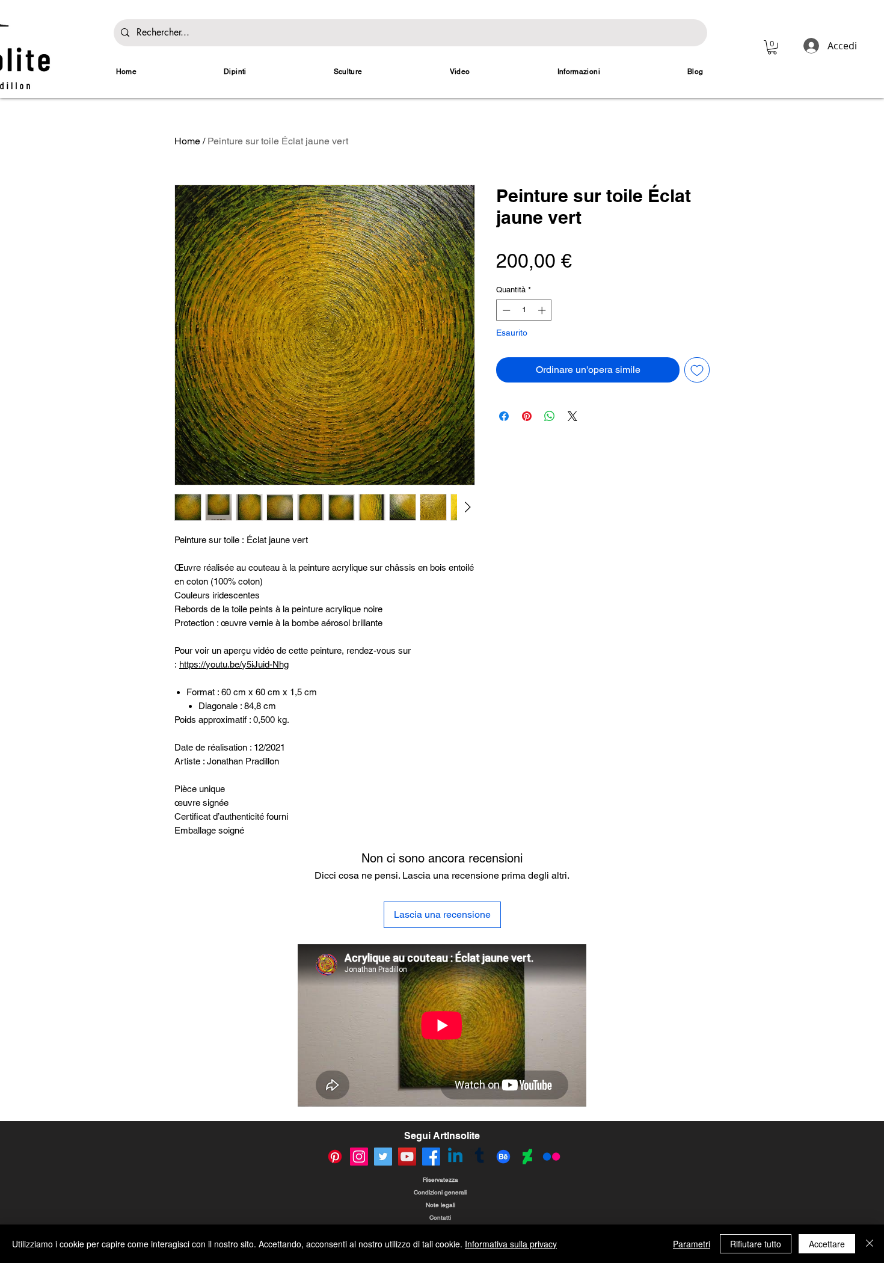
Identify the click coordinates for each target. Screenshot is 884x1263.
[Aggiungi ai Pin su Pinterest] (527, 416)
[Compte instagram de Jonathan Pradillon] (359, 1157)
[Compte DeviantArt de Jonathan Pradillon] (527, 1157)
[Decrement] (505, 310)
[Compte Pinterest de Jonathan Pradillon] (335, 1157)
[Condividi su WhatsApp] (549, 416)
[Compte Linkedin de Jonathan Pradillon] (455, 1157)
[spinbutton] (524, 310)
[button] (772, 47)
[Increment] (543, 310)
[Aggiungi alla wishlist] (697, 370)
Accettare (827, 1244)
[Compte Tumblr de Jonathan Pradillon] (479, 1157)
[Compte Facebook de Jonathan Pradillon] (431, 1157)
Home (187, 141)
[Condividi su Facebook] (504, 416)
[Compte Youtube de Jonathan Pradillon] (407, 1157)
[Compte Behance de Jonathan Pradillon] (503, 1157)
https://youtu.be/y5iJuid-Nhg (234, 664)
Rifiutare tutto (755, 1244)
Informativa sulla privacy (511, 1244)
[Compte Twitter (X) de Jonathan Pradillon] (383, 1157)
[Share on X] (572, 416)
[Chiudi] (869, 1243)
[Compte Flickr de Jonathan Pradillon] (551, 1157)
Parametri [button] (691, 1244)
